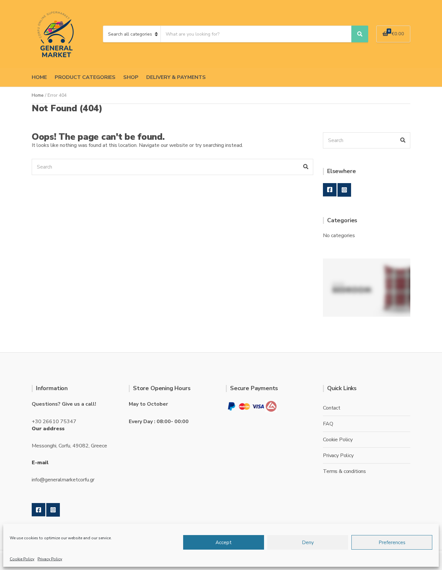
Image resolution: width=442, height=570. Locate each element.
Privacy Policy (50, 559)
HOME (39, 77)
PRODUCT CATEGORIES (85, 77)
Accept (223, 542)
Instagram (344, 190)
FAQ (328, 423)
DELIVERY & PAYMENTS (176, 77)
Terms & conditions (344, 471)
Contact (331, 407)
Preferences (392, 542)
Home (38, 95)
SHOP (130, 77)
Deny (308, 542)
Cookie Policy (22, 559)
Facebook (330, 190)
